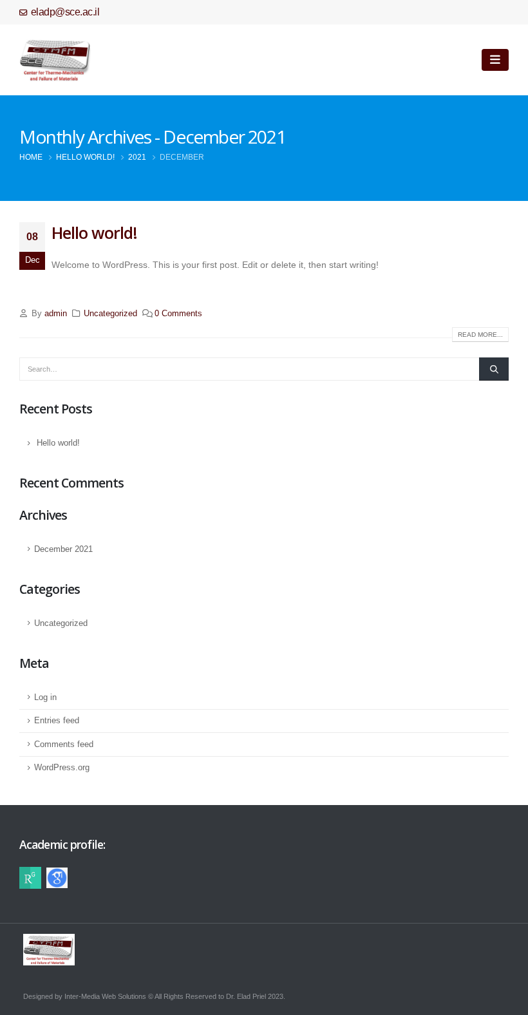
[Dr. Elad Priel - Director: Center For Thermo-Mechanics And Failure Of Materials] (55, 59)
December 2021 (63, 549)
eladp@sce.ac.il (65, 11)
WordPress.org (62, 767)
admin (55, 313)
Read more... (480, 334)
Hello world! (94, 232)
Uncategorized (110, 313)
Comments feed (63, 744)
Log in (45, 697)
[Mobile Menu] (495, 60)
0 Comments (178, 313)
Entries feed (56, 720)
